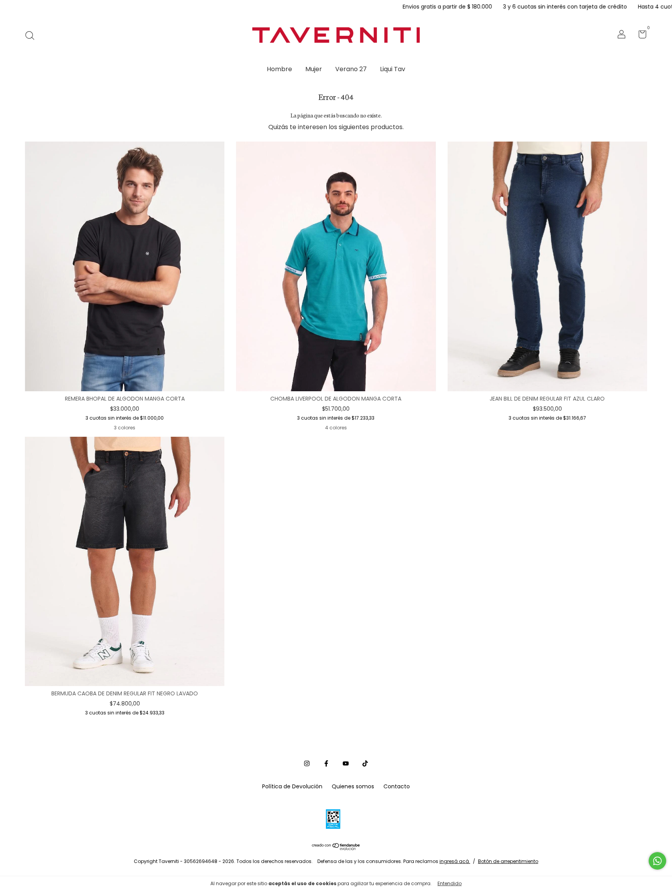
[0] (639, 36)
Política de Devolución (292, 786)
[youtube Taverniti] (346, 763)
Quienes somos (353, 786)
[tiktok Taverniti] (365, 763)
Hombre (279, 69)
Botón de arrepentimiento (508, 861)
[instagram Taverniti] (307, 763)
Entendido (450, 883)
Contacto (396, 786)
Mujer (313, 69)
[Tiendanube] (336, 848)
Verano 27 (351, 69)
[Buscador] (32, 35)
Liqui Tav (392, 69)
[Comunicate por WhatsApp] (657, 861)
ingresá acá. (454, 861)
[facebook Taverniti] (326, 763)
